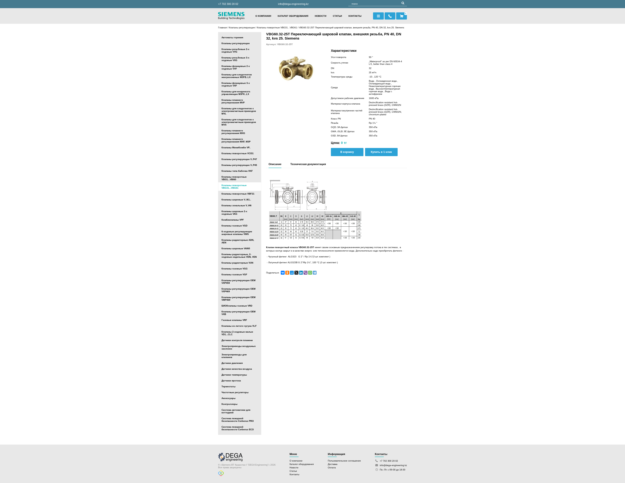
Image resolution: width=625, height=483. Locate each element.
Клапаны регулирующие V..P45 (239, 165)
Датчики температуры (234, 374)
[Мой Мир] (292, 273)
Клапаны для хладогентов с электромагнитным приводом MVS (239, 122)
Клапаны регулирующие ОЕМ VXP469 (239, 290)
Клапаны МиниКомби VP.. (236, 147)
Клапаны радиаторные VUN (237, 262)
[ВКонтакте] (283, 273)
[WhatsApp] (310, 273)
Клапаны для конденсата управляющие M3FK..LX (236, 92)
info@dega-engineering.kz (293, 4)
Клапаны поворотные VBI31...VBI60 (234, 178)
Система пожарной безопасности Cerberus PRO (238, 419)
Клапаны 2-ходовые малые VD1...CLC (237, 333)
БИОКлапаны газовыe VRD (237, 305)
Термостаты (229, 386)
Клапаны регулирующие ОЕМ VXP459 (239, 281)
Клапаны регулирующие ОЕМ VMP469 (239, 298)
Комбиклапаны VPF (233, 219)
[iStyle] (221, 475)
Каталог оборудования (293, 16)
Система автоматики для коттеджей (236, 411)
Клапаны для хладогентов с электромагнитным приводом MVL (239, 111)
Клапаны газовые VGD (234, 225)
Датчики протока (231, 380)
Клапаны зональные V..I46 (236, 205)
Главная (222, 27)
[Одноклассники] (287, 273)
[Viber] (305, 273)
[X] (296, 273)
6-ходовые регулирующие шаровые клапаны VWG (237, 232)
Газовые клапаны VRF (234, 320)
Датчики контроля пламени (237, 340)
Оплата (332, 467)
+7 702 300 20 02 (228, 4)
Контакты (354, 16)
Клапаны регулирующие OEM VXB (239, 312)
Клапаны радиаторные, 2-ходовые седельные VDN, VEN (239, 255)
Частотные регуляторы (235, 392)
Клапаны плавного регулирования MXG (233, 131)
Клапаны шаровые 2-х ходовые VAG (234, 212)
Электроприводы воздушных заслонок (239, 347)
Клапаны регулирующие (242, 27)
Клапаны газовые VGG (235, 268)
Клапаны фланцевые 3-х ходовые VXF (236, 84)
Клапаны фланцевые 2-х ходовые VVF (236, 67)
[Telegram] (315, 273)
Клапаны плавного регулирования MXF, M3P (236, 140)
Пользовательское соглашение (344, 460)
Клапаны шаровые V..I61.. (236, 199)
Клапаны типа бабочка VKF (237, 171)
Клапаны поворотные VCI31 (238, 153)
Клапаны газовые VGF (234, 274)
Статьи (337, 16)
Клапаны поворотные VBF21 (238, 193)
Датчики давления (232, 363)
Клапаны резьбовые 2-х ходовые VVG (235, 50)
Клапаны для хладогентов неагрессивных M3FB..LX (237, 75)
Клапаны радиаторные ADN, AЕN (238, 241)
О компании (263, 16)
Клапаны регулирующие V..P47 (239, 159)
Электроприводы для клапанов (234, 355)
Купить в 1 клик (381, 152)
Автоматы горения (232, 37)
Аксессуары (229, 398)
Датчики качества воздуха (237, 369)
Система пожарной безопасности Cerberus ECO (238, 428)
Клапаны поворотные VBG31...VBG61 (277, 27)
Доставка (332, 464)
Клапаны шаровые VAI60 (236, 248)
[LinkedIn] (301, 273)
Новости (320, 16)
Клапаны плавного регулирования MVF (233, 101)
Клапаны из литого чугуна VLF (239, 326)
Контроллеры (229, 404)
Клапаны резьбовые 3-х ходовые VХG (235, 59)
